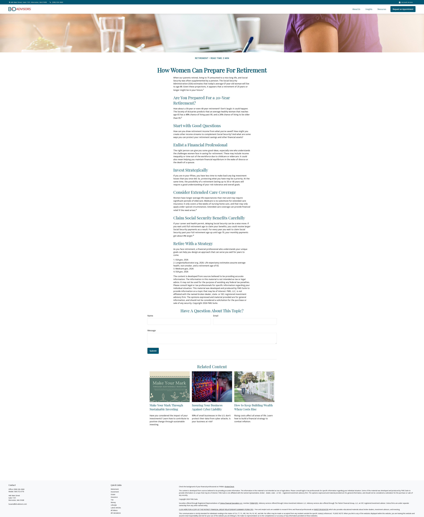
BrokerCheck (229, 487)
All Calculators (116, 513)
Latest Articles (116, 508)
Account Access (407, 2)
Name (150, 315)
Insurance (114, 497)
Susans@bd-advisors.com (18, 504)
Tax (112, 500)
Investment (115, 492)
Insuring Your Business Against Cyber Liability (207, 407)
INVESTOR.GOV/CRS (321, 509)
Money (113, 502)
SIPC (256, 503)
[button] (356, 9)
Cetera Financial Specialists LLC (231, 503)
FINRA (252, 503)
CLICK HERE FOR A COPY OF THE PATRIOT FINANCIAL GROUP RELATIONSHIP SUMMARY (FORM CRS (216, 509)
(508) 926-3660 (57, 2)
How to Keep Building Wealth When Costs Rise (253, 407)
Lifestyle (114, 505)
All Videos (114, 510)
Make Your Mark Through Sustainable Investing (166, 407)
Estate (113, 494)
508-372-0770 (19, 491)
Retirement (115, 489)
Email (215, 315)
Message (151, 330)
